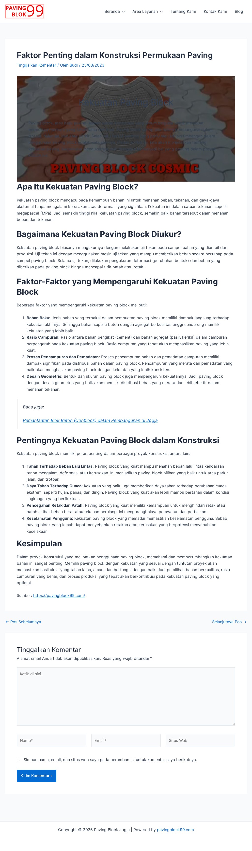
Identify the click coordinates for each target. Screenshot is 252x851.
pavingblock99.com (175, 829)
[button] (122, 11)
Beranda (112, 11)
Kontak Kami (215, 11)
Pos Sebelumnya (23, 622)
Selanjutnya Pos (229, 622)
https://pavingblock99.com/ (59, 595)
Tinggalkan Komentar (36, 65)
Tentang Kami (183, 11)
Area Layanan (145, 11)
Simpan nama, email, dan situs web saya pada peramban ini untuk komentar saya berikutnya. (110, 759)
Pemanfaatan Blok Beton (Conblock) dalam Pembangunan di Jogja (90, 420)
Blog (239, 11)
